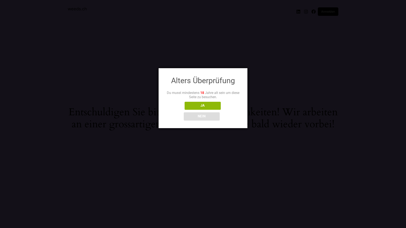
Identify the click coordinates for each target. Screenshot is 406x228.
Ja (202, 105)
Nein (202, 116)
